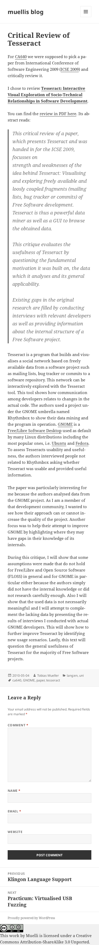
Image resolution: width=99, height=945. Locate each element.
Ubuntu (59, 443)
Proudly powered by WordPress (31, 918)
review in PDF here (58, 113)
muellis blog (26, 12)
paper (40, 680)
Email (14, 811)
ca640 (16, 680)
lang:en (72, 675)
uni (81, 675)
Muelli (32, 935)
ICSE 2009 (70, 69)
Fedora (82, 443)
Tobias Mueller (48, 675)
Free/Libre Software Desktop (35, 430)
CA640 (21, 56)
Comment (18, 725)
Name (14, 790)
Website (15, 832)
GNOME (65, 424)
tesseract (53, 680)
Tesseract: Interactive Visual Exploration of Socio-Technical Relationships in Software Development (47, 95)
